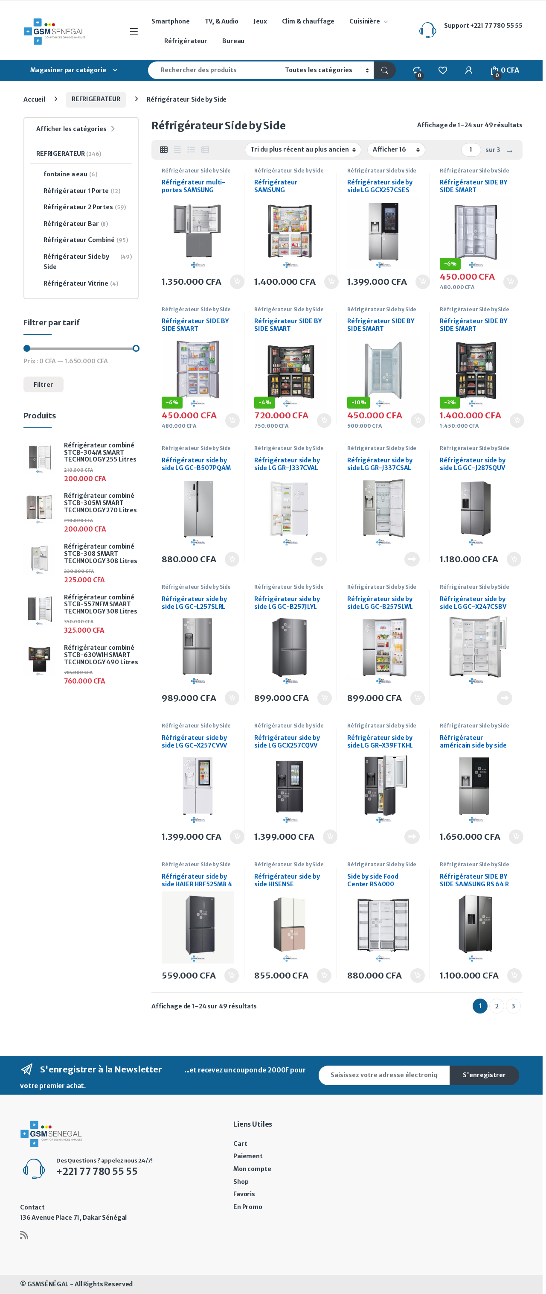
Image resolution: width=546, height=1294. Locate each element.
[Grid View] (164, 149)
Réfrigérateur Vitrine (81, 283)
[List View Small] (205, 149)
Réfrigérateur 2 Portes (85, 207)
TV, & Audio (221, 21)
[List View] (191, 149)
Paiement (248, 1156)
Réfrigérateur (185, 41)
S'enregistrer (484, 1075)
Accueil (34, 99)
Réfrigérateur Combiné (86, 240)
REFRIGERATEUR (96, 99)
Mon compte (252, 1169)
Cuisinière (364, 21)
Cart (240, 1144)
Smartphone (170, 21)
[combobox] (214, 70)
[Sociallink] (24, 1235)
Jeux (260, 21)
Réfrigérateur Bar (76, 224)
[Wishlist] (442, 70)
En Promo (247, 1207)
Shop (240, 1182)
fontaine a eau (71, 174)
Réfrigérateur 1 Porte (82, 191)
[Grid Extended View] (177, 149)
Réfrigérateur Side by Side (196, 170)
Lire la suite (319, 559)
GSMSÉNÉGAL (48, 1284)
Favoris (244, 1194)
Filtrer (43, 384)
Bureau (233, 41)
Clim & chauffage (308, 21)
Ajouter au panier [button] (232, 282)
